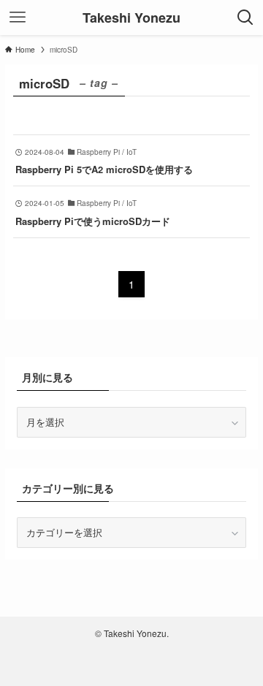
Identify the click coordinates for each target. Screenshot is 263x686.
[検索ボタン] (245, 17)
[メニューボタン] (17, 17)
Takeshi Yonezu (131, 17)
